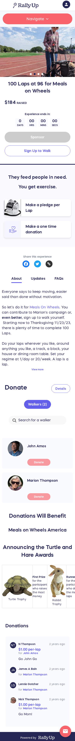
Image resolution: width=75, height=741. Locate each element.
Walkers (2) (37, 404)
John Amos (30, 653)
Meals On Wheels (44, 307)
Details (60, 388)
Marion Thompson (35, 674)
